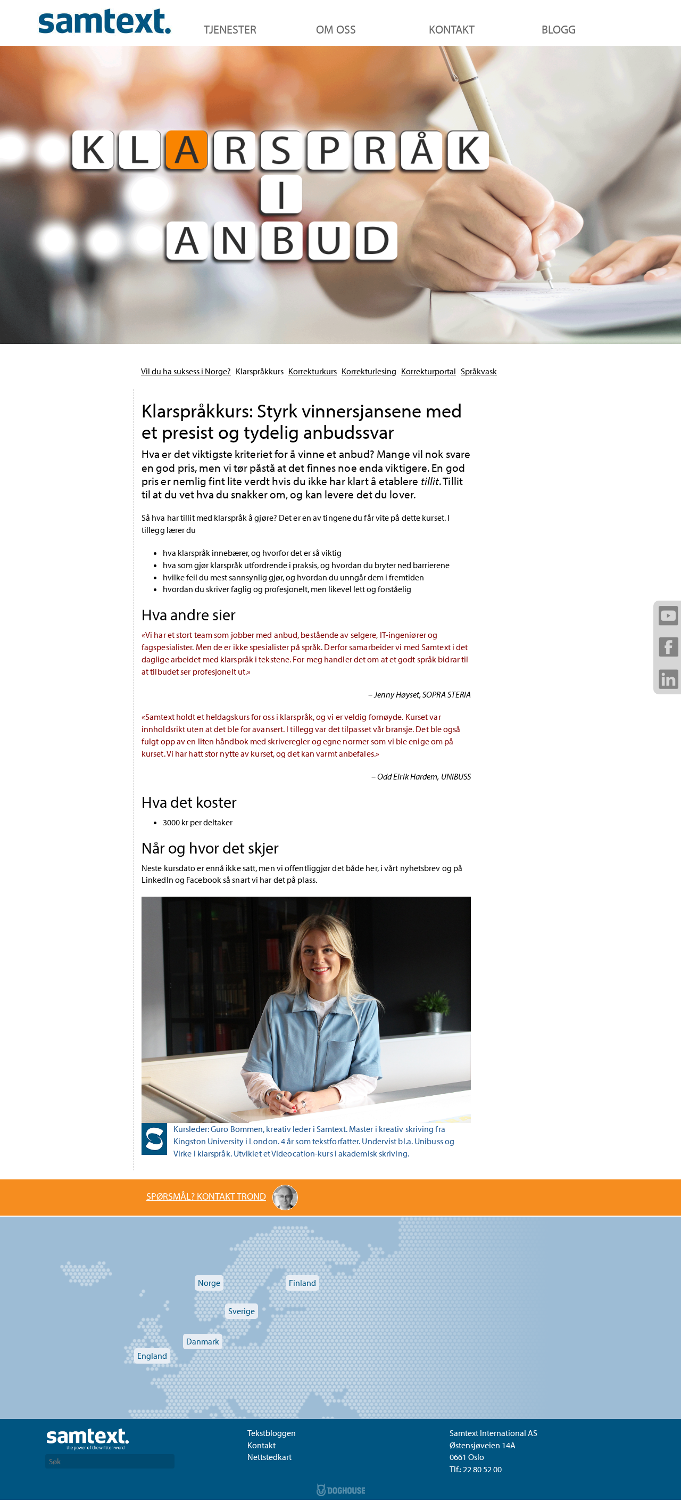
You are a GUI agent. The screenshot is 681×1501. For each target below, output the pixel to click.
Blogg (559, 29)
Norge (209, 1282)
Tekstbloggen (271, 1433)
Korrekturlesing (369, 371)
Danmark (202, 1341)
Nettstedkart (269, 1456)
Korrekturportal (428, 371)
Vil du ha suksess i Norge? (186, 371)
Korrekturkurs (312, 371)
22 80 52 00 (482, 1469)
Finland (302, 1282)
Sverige (241, 1311)
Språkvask (479, 371)
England (152, 1355)
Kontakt (452, 29)
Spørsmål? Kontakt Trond (206, 1196)
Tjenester (230, 29)
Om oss (336, 29)
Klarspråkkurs (260, 371)
